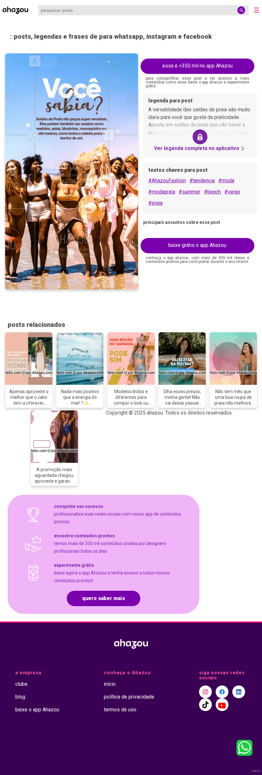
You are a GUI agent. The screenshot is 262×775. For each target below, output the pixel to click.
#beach (212, 192)
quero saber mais (103, 598)
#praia (155, 203)
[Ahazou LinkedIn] (238, 691)
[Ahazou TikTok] (205, 704)
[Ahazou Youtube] (222, 704)
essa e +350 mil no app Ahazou (197, 66)
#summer (189, 192)
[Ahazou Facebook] (222, 691)
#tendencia (202, 181)
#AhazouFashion (167, 181)
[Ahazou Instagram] (205, 691)
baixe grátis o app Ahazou (197, 245)
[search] (241, 10)
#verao (232, 192)
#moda (226, 181)
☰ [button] (256, 10)
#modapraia (161, 192)
